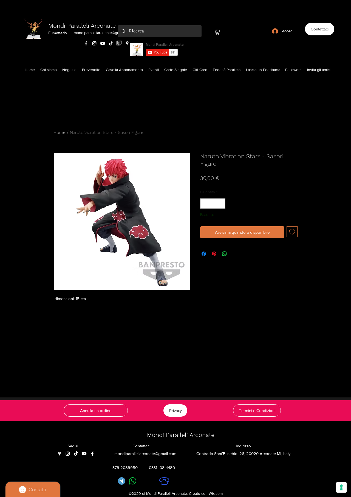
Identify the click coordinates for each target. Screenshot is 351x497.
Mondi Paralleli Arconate (82, 25)
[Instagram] (94, 43)
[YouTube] (102, 43)
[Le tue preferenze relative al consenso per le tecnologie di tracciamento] (341, 487)
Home (59, 132)
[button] (217, 32)
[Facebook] (86, 43)
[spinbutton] (212, 204)
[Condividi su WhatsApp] (224, 253)
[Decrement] (204, 204)
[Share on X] (235, 253)
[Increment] (221, 204)
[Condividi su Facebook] (203, 253)
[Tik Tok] (111, 43)
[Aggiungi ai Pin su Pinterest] (214, 253)
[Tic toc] (76, 453)
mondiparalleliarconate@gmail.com (103, 32)
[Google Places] (127, 43)
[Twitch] (119, 43)
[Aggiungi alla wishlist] (292, 232)
